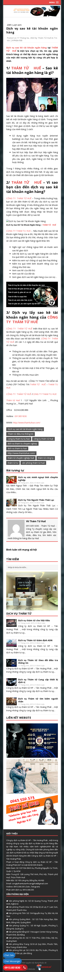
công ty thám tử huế (43, 438)
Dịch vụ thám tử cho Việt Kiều (34, 620)
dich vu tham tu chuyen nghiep (22, 443)
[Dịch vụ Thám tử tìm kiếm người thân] (11, 703)
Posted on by (22, 38)
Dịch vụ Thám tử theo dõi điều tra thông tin (38, 661)
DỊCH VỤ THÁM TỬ (19, 613)
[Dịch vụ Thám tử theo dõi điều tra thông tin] (11, 665)
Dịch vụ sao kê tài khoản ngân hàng (32, 30)
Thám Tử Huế (44, 38)
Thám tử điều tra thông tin (20, 433)
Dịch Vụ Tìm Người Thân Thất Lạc (36, 500)
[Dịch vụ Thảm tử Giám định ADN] (11, 645)
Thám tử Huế (13, 400)
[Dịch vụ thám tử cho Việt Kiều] (11, 625)
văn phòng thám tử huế (33, 462)
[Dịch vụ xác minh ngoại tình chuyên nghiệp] (11, 482)
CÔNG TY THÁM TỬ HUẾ (19, 198)
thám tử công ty (45, 458)
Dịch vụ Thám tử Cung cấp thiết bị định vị (38, 681)
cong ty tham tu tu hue (19, 438)
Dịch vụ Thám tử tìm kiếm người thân (38, 700)
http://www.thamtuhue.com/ (26, 422)
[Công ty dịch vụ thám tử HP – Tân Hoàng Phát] (32, 14)
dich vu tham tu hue (17, 448)
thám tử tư (13, 462)
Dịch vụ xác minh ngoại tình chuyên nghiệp (38, 478)
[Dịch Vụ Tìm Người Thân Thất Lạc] (11, 504)
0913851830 (21, 416)
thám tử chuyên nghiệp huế (21, 458)
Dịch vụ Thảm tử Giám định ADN (35, 640)
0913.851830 (12, 967)
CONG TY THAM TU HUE (18, 230)
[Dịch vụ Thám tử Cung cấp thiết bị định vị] (11, 684)
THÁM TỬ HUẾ (26, 67)
